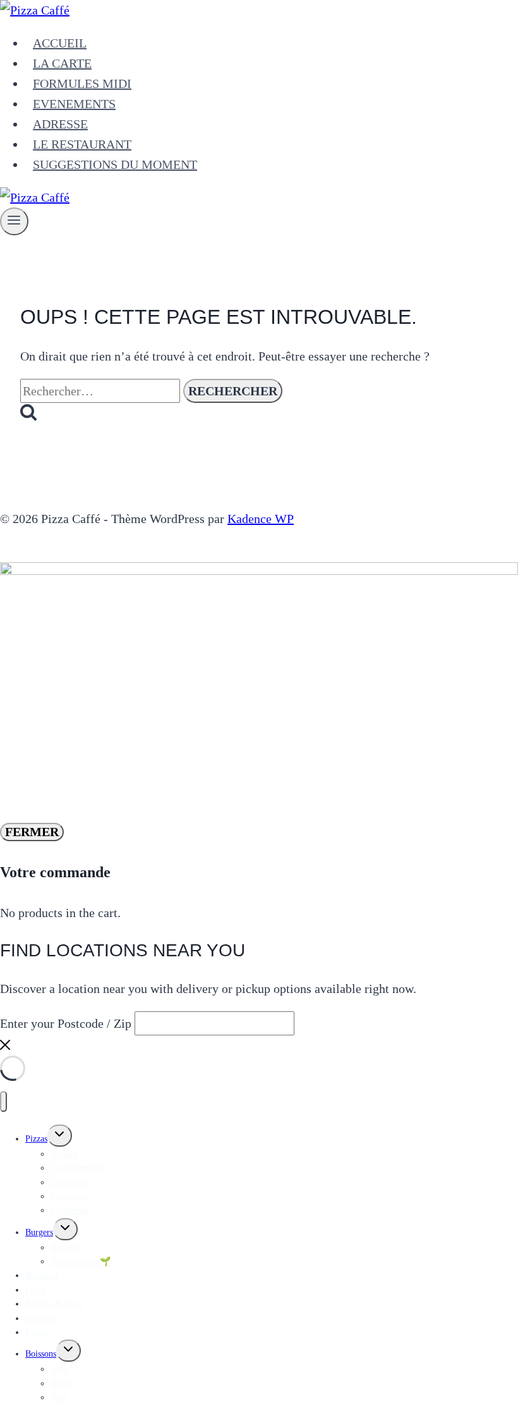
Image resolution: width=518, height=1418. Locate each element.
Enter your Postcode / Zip (65, 1023)
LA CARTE (62, 63)
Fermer (32, 832)
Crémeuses (69, 1210)
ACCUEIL (60, 43)
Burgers (39, 1232)
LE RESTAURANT (82, 144)
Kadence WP (260, 519)
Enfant (37, 1332)
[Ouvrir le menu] (14, 221)
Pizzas (36, 1139)
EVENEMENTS (74, 104)
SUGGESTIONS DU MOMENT (115, 164)
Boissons (40, 1354)
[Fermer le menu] (3, 1101)
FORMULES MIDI (82, 83)
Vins (58, 1397)
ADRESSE (60, 124)
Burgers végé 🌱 (81, 1261)
